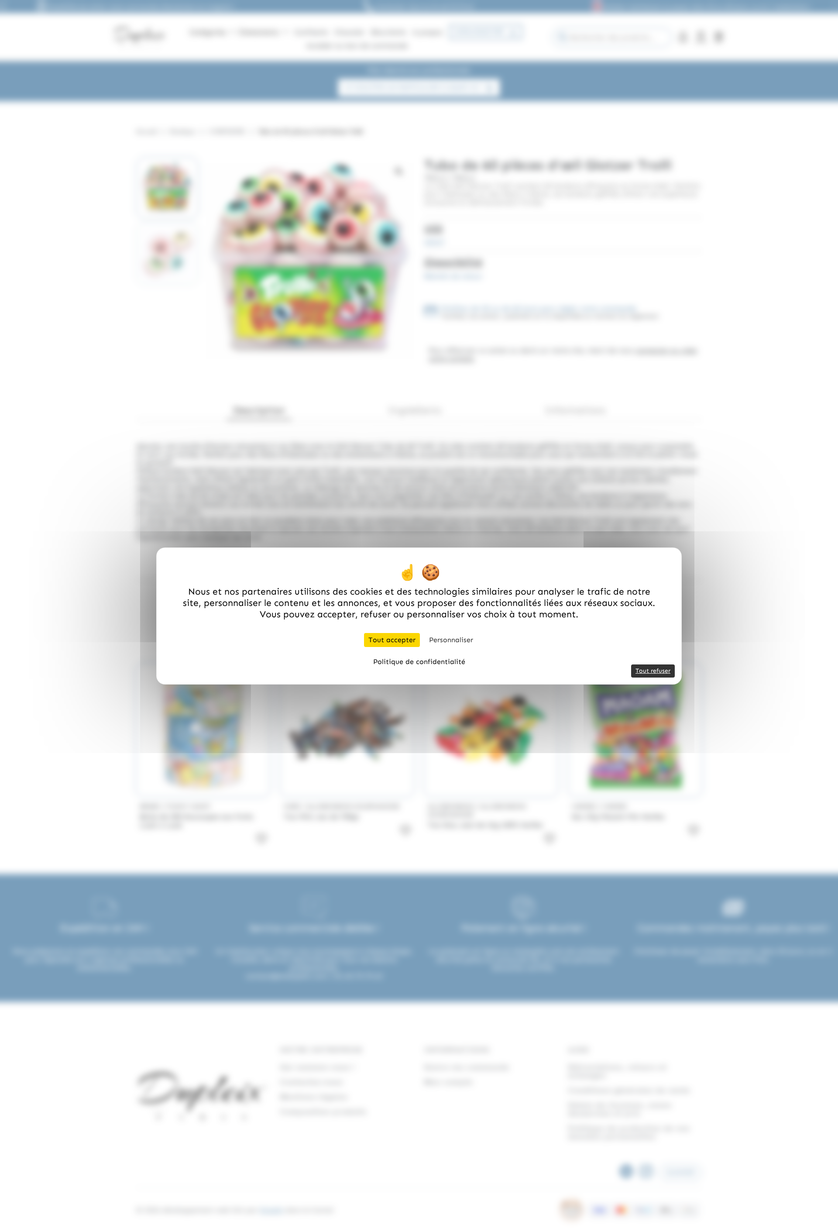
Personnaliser (451, 640)
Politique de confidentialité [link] (419, 661)
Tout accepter (392, 640)
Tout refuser (652, 671)
